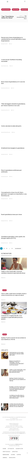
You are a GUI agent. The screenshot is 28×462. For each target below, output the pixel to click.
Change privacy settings (14, 445)
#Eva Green (15, 9)
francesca (2, 43)
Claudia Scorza (3, 110)
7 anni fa (5, 43)
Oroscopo (12, 457)
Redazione (3, 277)
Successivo (18, 248)
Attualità (11, 448)
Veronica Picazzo (4, 132)
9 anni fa (6, 65)
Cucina (13, 454)
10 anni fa (7, 110)
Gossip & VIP (19, 448)
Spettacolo (6, 451)
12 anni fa (6, 154)
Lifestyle (15, 451)
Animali (5, 457)
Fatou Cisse (3, 65)
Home (20, 15)
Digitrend (21, 433)
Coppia (19, 454)
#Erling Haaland (6, 9)
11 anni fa (8, 132)
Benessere (6, 454)
